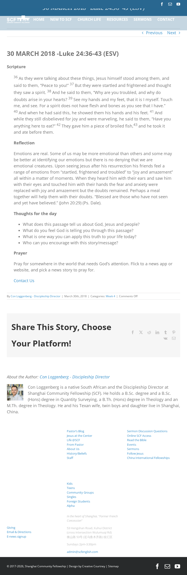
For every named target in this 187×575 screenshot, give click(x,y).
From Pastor (75, 444)
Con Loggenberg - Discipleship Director (35, 296)
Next (171, 32)
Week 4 (110, 296)
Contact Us (24, 280)
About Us (73, 449)
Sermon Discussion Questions (147, 431)
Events (131, 444)
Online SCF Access (139, 436)
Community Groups (80, 492)
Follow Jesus (135, 453)
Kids (70, 483)
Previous (154, 32)
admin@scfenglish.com (82, 552)
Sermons (133, 449)
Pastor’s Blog (75, 431)
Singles (71, 497)
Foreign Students (78, 501)
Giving (11, 528)
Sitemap (113, 566)
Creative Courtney (93, 566)
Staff (70, 458)
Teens (71, 488)
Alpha (71, 506)
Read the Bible (136, 440)
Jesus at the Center (79, 436)
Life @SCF (73, 440)
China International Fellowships (148, 458)
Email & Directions (19, 532)
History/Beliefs (77, 453)
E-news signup (16, 536)
